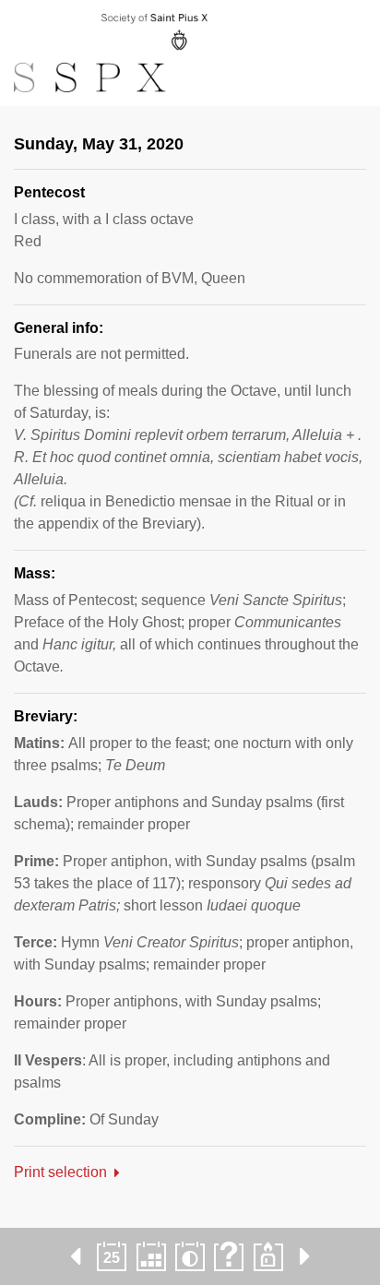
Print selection (60, 1172)
